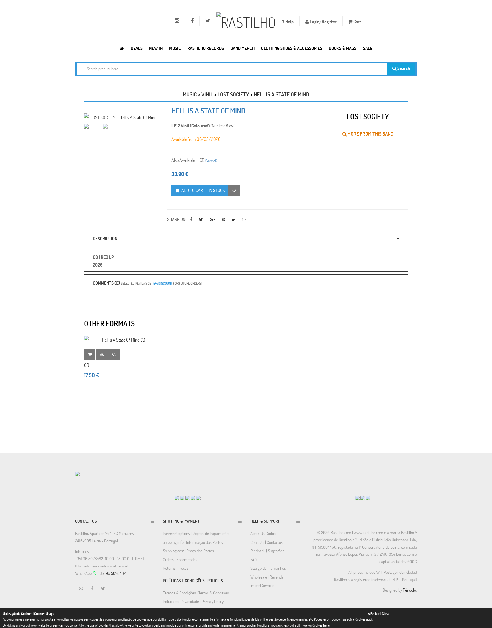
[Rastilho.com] (122, 48)
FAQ (253, 559)
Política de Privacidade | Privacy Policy (193, 601)
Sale (367, 48)
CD (86, 365)
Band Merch (242, 48)
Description (105, 238)
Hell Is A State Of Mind (281, 94)
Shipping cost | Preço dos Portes (188, 550)
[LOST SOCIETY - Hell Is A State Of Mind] (121, 117)
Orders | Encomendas (180, 559)
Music (175, 48)
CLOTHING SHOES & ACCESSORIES (291, 48)
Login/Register (323, 21)
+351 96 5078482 (112, 573)
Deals (137, 48)
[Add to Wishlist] (114, 354)
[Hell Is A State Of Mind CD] (121, 340)
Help (289, 21)
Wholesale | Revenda (267, 577)
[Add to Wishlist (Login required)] (234, 190)
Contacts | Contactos (266, 542)
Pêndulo (409, 590)
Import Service (262, 585)
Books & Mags (342, 48)
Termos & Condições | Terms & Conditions (196, 593)
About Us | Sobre (263, 533)
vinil (207, 94)
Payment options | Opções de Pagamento (196, 533)
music (190, 94)
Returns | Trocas (175, 568)
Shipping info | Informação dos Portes (193, 542)
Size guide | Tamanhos (268, 568)
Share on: (176, 219)
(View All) (211, 160)
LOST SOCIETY (233, 94)
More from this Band (370, 134)
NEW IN (156, 48)
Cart (356, 21)
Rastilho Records (205, 48)
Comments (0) (147, 283)
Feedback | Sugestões (267, 550)
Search (403, 68)
